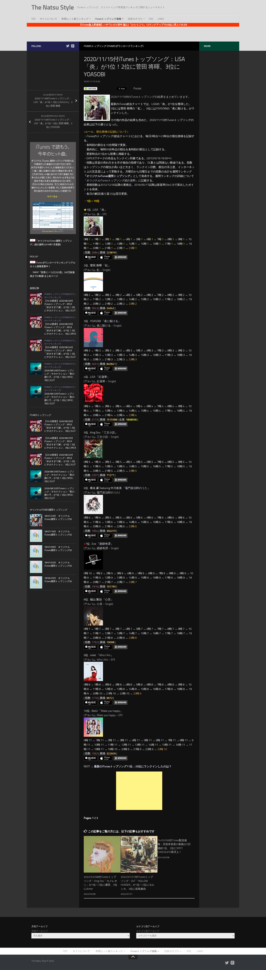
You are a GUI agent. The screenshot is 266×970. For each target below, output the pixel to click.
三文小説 (109, 432)
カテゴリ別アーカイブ (147, 931)
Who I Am (105, 655)
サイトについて (48, 18)
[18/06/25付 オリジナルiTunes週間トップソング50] (36, 582)
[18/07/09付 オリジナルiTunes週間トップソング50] (36, 551)
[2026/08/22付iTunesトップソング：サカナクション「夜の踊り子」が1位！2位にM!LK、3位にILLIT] (36, 391)
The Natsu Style (52, 7)
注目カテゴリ (135, 18)
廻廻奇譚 (105, 543)
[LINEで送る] (90, 88)
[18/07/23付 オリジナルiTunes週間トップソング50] (36, 520)
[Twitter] (68, 46)
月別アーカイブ (39, 931)
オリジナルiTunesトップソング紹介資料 (111, 180)
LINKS (161, 18)
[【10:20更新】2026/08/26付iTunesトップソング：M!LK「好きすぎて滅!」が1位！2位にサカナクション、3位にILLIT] (36, 299)
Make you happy (110, 711)
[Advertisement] (133, 33)
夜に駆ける (111, 321)
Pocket (137, 88)
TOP (33, 18)
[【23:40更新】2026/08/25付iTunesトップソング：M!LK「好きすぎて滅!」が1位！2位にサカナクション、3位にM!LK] (36, 322)
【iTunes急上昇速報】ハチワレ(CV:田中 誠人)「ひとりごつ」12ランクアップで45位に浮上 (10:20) (133, 24)
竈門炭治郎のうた (136, 488)
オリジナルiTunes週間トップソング (108, 176)
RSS (151, 18)
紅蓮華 (103, 377)
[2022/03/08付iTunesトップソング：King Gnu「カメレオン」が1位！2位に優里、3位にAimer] (102, 854)
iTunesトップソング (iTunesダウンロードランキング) (113, 46)
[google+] (73, 46)
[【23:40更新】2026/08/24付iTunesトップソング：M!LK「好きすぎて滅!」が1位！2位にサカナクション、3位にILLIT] (36, 345)
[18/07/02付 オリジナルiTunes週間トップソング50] (36, 567)
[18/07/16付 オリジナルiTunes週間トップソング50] (36, 536)
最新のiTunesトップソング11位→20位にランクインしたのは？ (133, 766)
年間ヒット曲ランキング (75, 18)
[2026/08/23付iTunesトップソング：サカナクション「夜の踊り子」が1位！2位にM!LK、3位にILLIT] (36, 368)
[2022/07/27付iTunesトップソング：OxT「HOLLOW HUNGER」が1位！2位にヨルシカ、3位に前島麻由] (139, 854)
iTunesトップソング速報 (108, 18)
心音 (108, 599)
